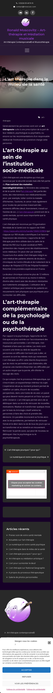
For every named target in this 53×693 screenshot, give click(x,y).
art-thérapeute (27, 212)
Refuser (26, 677)
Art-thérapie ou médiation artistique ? (26, 558)
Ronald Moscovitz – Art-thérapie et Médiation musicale (26, 34)
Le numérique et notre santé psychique (28, 457)
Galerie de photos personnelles (23, 577)
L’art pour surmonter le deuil (22, 563)
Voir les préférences (26, 683)
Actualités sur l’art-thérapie (21, 539)
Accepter (26, 670)
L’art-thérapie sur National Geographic (27, 568)
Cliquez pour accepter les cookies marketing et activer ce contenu (26, 484)
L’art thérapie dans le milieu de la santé (27, 549)
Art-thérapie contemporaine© (21, 632)
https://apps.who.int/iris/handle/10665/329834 (25, 231)
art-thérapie (27, 191)
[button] (49, 642)
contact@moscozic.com (26, 7)
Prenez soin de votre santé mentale (25, 535)
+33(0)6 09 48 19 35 (25, 3)
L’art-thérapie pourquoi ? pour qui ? (23, 450)
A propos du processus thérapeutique (26, 572)
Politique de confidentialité (16, 689)
